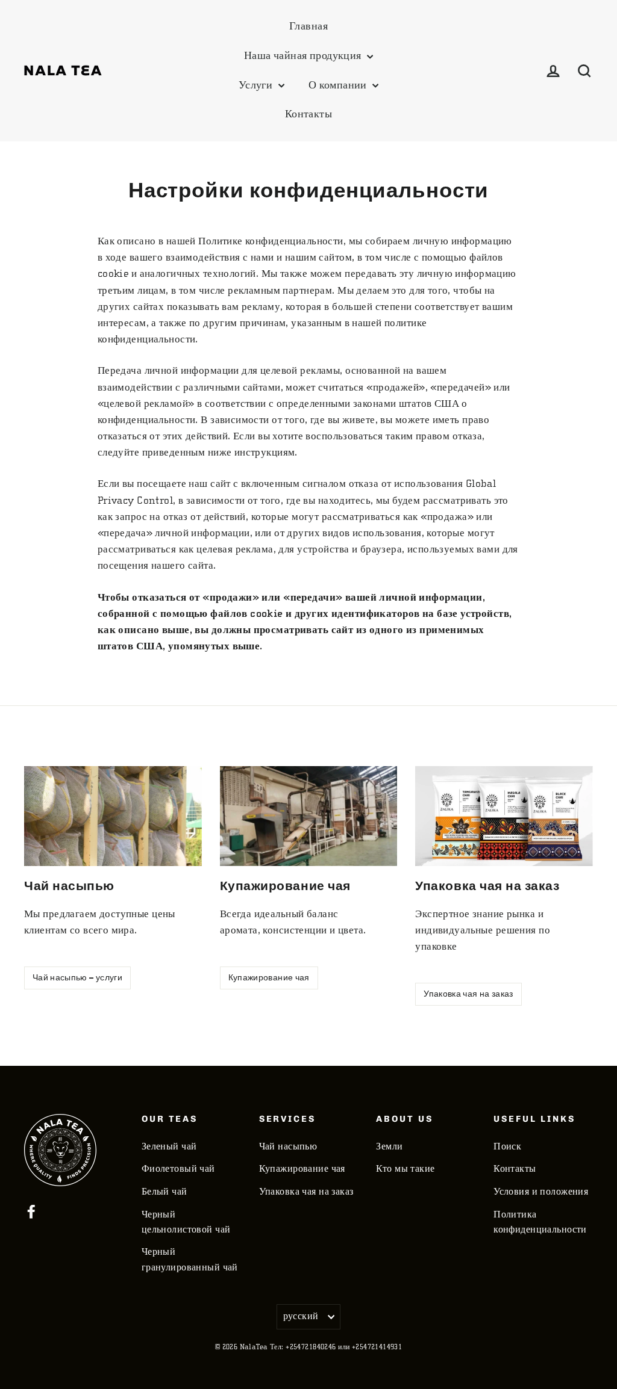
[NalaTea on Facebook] (31, 1210)
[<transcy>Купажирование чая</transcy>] (309, 816)
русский (301, 1316)
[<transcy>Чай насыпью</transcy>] (113, 816)
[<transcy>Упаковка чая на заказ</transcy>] (504, 816)
